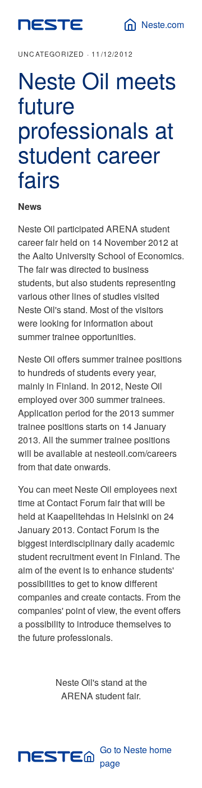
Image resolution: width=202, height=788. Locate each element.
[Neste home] (50, 24)
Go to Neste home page (136, 756)
